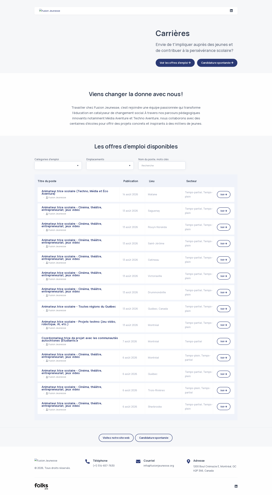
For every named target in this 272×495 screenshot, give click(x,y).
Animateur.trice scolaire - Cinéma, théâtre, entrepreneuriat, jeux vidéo (72, 208)
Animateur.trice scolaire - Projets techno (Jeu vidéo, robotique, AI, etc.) (79, 323)
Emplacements (95, 159)
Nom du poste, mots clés (153, 159)
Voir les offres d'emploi (174, 62)
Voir (222, 194)
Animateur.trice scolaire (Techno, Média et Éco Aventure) (75, 192)
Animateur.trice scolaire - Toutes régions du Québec (79, 306)
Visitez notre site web (116, 437)
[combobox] (58, 165)
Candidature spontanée (153, 437)
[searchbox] (39, 166)
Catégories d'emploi (46, 159)
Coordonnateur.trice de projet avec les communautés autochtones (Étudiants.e (80, 339)
